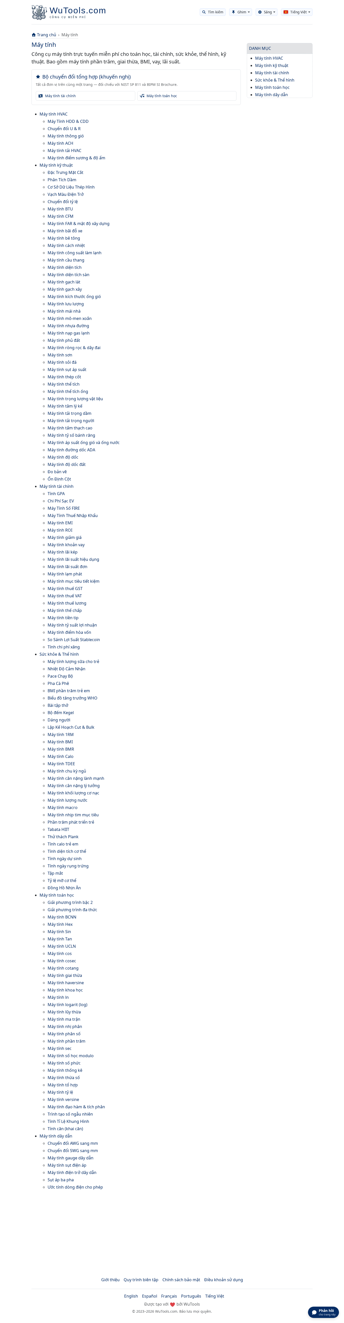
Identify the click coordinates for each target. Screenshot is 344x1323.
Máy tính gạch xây (65, 289)
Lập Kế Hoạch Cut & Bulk (71, 727)
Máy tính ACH (60, 143)
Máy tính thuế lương (67, 603)
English (131, 1296)
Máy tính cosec (62, 961)
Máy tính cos (60, 953)
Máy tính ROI (60, 530)
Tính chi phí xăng (64, 647)
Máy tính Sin (59, 931)
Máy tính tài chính (57, 486)
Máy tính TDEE (61, 763)
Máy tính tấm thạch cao (70, 428)
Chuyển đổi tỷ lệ (63, 201)
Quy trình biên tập (141, 1279)
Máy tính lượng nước (67, 800)
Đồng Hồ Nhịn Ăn (64, 888)
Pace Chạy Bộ (60, 676)
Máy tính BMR (61, 749)
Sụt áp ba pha (61, 1180)
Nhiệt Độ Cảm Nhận (66, 669)
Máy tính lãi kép (63, 552)
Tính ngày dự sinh (65, 858)
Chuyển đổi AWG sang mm (73, 1143)
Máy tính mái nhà (64, 311)
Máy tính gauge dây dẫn (70, 1158)
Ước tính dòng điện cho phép (75, 1187)
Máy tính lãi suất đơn (67, 566)
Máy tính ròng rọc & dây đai (74, 347)
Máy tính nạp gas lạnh (69, 333)
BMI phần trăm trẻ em (69, 690)
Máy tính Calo (61, 756)
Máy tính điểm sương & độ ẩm (76, 158)
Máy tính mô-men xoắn (70, 318)
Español (149, 1296)
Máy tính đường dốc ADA (71, 450)
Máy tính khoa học (65, 990)
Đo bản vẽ (57, 471)
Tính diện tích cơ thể (67, 851)
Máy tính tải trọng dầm (69, 413)
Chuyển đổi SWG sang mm (73, 1150)
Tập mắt (55, 873)
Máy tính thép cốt (64, 377)
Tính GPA (56, 493)
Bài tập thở (58, 705)
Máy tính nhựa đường (68, 325)
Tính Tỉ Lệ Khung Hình (68, 1121)
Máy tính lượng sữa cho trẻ (73, 661)
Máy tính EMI (60, 523)
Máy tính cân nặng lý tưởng (74, 785)
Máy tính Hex (60, 924)
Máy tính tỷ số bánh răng (71, 435)
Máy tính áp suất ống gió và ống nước (84, 442)
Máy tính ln (58, 997)
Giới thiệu (110, 1279)
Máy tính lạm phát (65, 574)
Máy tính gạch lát (64, 282)
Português (191, 1296)
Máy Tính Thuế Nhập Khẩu (73, 515)
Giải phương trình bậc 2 (70, 902)
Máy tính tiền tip (63, 617)
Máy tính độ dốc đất (67, 464)
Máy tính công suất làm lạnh (74, 252)
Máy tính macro (63, 807)
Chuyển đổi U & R (64, 128)
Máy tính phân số (64, 1034)
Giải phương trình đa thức (72, 909)
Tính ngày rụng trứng (68, 866)
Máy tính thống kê (65, 1070)
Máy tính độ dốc (63, 457)
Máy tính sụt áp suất (67, 369)
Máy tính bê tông (64, 238)
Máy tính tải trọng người (71, 420)
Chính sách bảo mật (181, 1279)
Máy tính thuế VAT (65, 596)
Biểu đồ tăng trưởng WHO (72, 698)
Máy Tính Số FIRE (64, 508)
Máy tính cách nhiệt (66, 245)
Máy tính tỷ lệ (60, 1092)
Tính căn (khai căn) (65, 1128)
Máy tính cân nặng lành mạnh (76, 778)
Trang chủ (46, 35)
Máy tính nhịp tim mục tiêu (73, 815)
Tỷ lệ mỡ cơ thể (62, 880)
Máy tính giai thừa (65, 975)
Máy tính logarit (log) (67, 1004)
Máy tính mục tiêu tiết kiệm (73, 581)
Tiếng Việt (214, 1296)
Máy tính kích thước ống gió (74, 296)
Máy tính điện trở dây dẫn (72, 1172)
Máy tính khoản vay (66, 544)
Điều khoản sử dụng (223, 1279)
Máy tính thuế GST (65, 588)
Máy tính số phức (64, 1063)
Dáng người (59, 720)
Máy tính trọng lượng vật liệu (75, 398)
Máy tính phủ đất (64, 340)
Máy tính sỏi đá (62, 362)
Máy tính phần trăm (66, 1041)
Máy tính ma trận (64, 1019)
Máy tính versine (63, 1099)
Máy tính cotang (63, 968)
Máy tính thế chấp (65, 610)
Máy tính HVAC (53, 114)
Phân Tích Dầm (62, 179)
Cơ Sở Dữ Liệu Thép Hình (71, 187)
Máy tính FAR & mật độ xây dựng (79, 223)
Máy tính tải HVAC (64, 150)
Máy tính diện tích (65, 267)
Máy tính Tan (60, 939)
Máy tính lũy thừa (64, 1012)
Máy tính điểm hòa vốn (69, 632)
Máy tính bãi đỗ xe (65, 231)
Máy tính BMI (60, 742)
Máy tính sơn (60, 355)
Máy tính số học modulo (71, 1055)
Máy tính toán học (57, 895)
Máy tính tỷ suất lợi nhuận (72, 625)
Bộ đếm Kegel (61, 712)
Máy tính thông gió (66, 136)
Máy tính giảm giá (65, 537)
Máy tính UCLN (62, 946)
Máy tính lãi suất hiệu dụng (73, 559)
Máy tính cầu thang (66, 260)
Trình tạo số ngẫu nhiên (70, 1114)
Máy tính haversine (66, 982)
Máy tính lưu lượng (66, 304)
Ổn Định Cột (59, 479)
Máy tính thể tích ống (68, 391)
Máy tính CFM (61, 216)
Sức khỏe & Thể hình (59, 654)
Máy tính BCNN (62, 917)
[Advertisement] (172, 1229)
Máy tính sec (60, 1048)
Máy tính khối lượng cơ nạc (73, 793)
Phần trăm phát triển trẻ (71, 822)
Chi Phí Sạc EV (61, 501)
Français (169, 1296)
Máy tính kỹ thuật (56, 165)
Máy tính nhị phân (65, 1026)
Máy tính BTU (60, 209)
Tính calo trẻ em (63, 844)
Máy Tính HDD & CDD (68, 121)
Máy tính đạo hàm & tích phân (76, 1107)
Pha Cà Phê (58, 683)
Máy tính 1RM (61, 734)
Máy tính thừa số (64, 1077)
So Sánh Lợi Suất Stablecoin (74, 639)
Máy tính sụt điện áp (67, 1165)
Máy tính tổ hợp (63, 1085)
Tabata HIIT (58, 829)
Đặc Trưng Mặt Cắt (65, 172)
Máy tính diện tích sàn (68, 274)
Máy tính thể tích (64, 384)
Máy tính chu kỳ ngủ (67, 771)
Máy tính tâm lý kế (65, 406)
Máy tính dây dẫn (56, 1136)
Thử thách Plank (63, 836)
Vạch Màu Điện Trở (66, 194)
